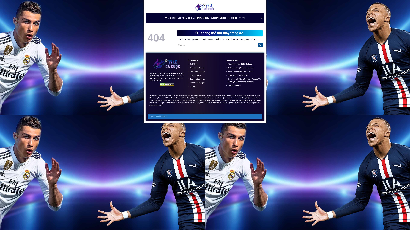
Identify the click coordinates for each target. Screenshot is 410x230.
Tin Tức (242, 18)
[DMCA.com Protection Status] (167, 84)
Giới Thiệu (193, 64)
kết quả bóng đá (202, 18)
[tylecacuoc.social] (205, 7)
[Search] (262, 18)
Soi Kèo (234, 18)
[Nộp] (260, 45)
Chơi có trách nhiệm (197, 79)
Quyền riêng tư (195, 75)
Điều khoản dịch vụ (197, 68)
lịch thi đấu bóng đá (186, 18)
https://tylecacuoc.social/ (244, 68)
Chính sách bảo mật (197, 72)
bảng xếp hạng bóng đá (220, 18)
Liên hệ (192, 87)
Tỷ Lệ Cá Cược (170, 18)
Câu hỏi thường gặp (197, 83)
